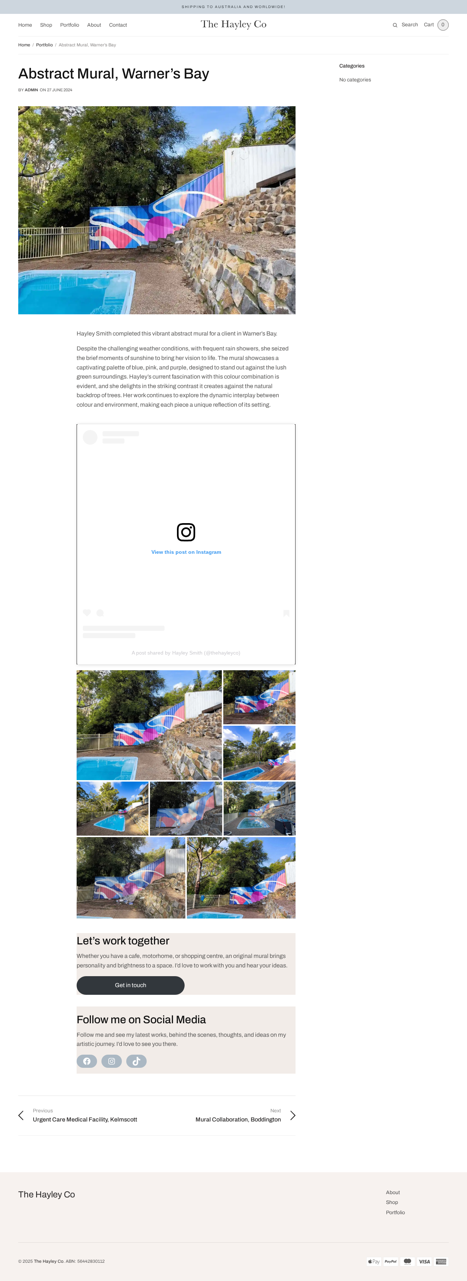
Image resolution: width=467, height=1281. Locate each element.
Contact (118, 25)
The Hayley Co (46, 1194)
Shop (46, 25)
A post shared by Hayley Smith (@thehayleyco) (186, 653)
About (94, 25)
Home (25, 25)
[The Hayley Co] (234, 25)
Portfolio (69, 25)
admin (31, 90)
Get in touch (130, 985)
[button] (149, 725)
